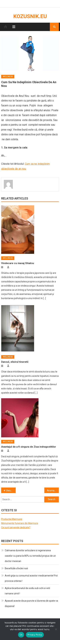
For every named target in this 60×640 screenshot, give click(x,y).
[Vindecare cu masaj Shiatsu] (30, 229)
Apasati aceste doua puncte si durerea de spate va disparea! (31, 603)
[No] (56, 629)
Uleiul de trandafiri (11, 490)
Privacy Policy (35, 634)
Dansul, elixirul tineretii (14, 361)
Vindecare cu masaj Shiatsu (17, 263)
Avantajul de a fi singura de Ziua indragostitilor (28, 446)
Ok (21, 634)
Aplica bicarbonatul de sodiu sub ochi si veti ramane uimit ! (27, 591)
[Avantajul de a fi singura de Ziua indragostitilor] (30, 417)
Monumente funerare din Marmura (19, 523)
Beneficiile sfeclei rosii (16, 568)
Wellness (8, 76)
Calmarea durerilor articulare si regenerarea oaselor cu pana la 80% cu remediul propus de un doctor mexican (30, 555)
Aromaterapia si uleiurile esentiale (53, 490)
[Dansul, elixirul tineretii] (30, 328)
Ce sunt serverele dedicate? (15, 527)
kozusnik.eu (30, 16)
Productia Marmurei (11, 519)
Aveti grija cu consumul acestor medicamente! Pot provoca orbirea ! (31, 578)
